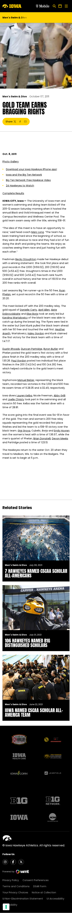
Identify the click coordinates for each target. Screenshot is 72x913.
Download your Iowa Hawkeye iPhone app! (31, 169)
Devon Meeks (60, 438)
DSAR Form (39, 886)
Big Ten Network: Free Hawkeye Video (28, 180)
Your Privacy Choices (15, 892)
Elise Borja (32, 314)
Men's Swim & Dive (14, 96)
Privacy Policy (10, 880)
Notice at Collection (44, 892)
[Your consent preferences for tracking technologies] (6, 907)
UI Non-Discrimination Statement (22, 898)
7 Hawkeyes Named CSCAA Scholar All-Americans (36, 573)
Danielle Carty (28, 310)
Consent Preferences (36, 880)
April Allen (44, 310)
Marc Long (37, 232)
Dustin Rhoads (11, 349)
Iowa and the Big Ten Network (24, 174)
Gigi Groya (24, 430)
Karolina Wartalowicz (15, 317)
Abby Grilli (59, 395)
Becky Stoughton (25, 259)
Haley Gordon (36, 333)
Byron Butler (51, 349)
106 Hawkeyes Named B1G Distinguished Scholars (27, 643)
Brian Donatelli (42, 438)
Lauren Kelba (24, 395)
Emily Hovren (62, 430)
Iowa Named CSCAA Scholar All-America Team (34, 712)
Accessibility (9, 905)
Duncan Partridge (31, 349)
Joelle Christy (16, 399)
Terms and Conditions (16, 886)
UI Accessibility (55, 898)
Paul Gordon (18, 360)
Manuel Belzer (25, 380)
